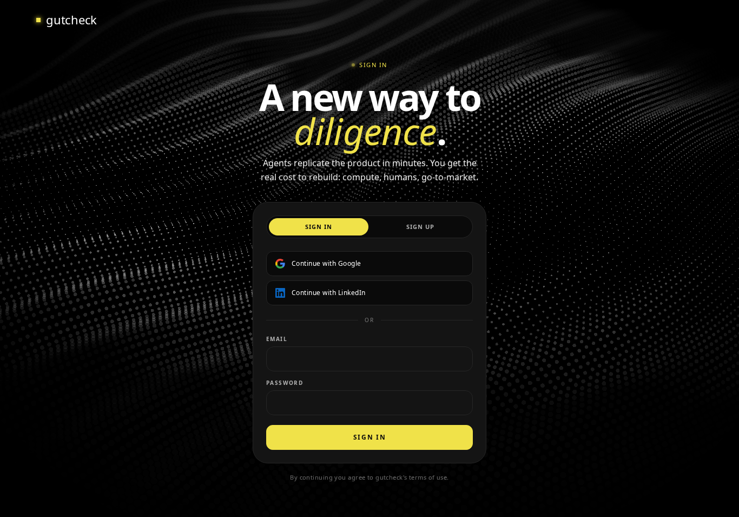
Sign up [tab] (420, 226)
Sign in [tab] (319, 226)
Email (276, 339)
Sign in (369, 437)
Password (284, 383)
